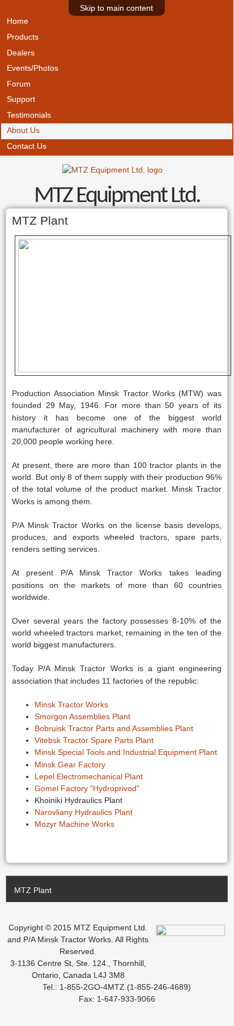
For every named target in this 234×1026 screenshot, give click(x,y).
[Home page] (112, 169)
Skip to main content (116, 7)
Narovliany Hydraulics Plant (84, 812)
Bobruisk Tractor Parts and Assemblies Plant (114, 728)
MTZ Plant (33, 890)
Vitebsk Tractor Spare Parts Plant (94, 740)
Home (17, 21)
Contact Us (26, 146)
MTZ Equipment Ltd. (117, 196)
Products (23, 37)
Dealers (21, 53)
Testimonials (29, 115)
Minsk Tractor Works (71, 704)
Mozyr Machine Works (74, 823)
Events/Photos (32, 68)
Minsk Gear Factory (70, 764)
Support (21, 99)
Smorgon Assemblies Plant (82, 716)
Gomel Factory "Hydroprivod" (87, 788)
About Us (23, 130)
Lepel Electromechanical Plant (89, 776)
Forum (19, 84)
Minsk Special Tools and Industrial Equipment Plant (126, 752)
